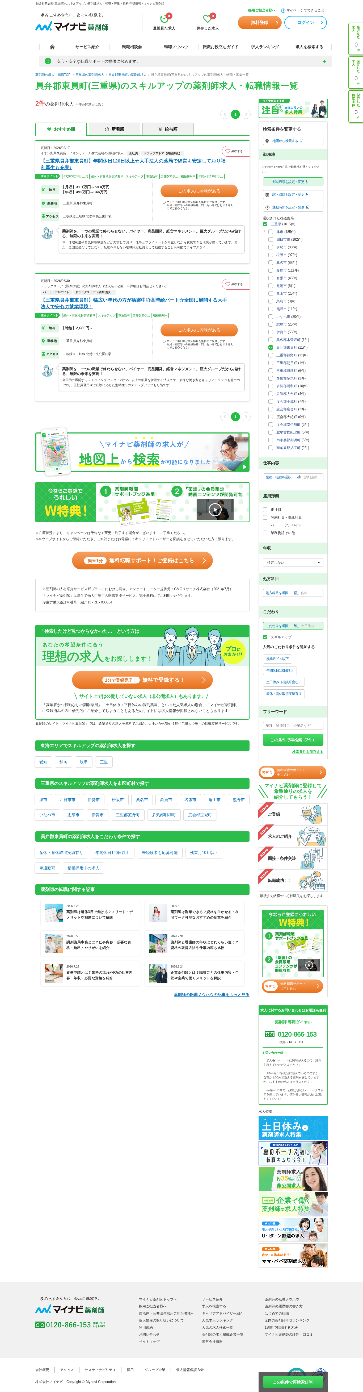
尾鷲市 (281, 286)
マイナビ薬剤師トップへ (158, 1299)
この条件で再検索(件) (293, 1382)
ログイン (305, 22)
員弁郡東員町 (286, 347)
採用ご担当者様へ (262, 10)
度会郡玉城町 (200, 814)
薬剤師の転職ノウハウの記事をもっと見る (212, 994)
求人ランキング (265, 46)
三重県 (276, 224)
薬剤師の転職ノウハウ (282, 1299)
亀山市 (215, 799)
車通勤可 (47, 868)
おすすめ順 (64, 129)
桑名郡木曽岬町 (288, 340)
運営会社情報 (212, 1342)
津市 (43, 799)
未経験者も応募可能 (160, 852)
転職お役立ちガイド (221, 46)
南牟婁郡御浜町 (288, 440)
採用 (130, 1370)
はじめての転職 (277, 1313)
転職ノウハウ (176, 46)
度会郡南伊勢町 (288, 425)
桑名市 (142, 799)
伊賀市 (98, 814)
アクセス (67, 1370)
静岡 (63, 762)
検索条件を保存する (307, 752)
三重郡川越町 (286, 371)
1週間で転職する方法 (281, 1328)
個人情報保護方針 (190, 1370)
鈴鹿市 (166, 799)
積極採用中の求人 (83, 868)
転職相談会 (132, 46)
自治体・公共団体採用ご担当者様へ (166, 1313)
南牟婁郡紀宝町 (288, 448)
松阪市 (118, 799)
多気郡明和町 (164, 814)
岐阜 (84, 762)
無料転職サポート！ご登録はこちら (141, 560)
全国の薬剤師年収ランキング (287, 1320)
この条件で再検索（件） (293, 739)
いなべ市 (47, 814)
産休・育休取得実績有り (61, 852)
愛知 (43, 762)
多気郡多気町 (286, 378)
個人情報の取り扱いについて (161, 1320)
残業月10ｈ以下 (204, 852)
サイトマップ (149, 1342)
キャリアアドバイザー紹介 (222, 1313)
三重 (104, 762)
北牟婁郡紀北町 (288, 432)
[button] (236, 151)
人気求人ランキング (217, 1320)
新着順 (118, 129)
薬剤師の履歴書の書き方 (284, 1306)
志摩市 (73, 814)
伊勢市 (94, 799)
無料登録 (259, 22)
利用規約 (146, 1328)
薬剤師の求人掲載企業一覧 (222, 1334)
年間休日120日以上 (112, 852)
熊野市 (239, 799)
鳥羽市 (281, 301)
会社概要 (42, 1370)
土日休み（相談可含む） (283, 682)
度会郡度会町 (286, 409)
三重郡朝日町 (286, 363)
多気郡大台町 (286, 394)
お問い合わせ (149, 1334)
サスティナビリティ (100, 1370)
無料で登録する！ (145, 680)
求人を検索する (309, 46)
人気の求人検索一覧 (217, 1328)
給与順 (171, 129)
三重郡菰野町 (128, 814)
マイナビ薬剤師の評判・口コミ (289, 1334)
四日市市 (67, 799)
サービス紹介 (87, 46)
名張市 (190, 799)
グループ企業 (155, 1370)
